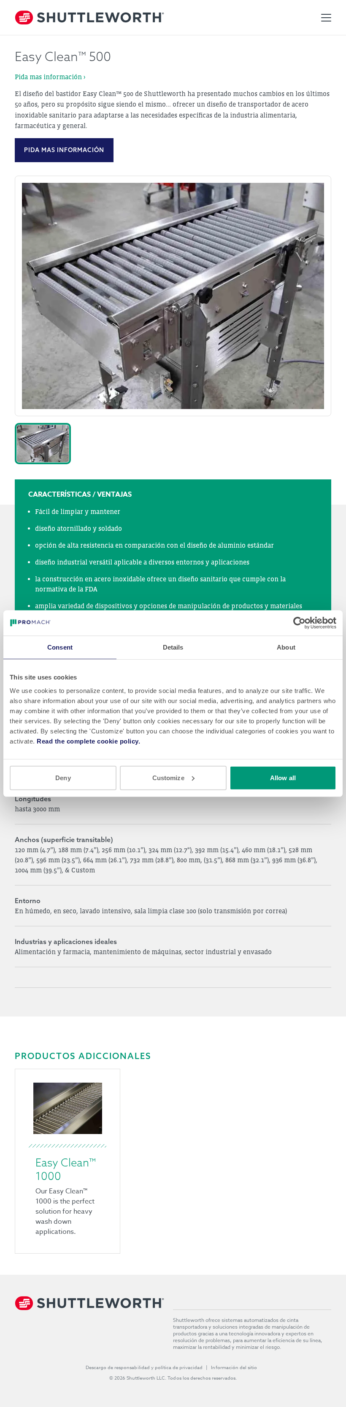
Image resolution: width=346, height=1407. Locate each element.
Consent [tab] (60, 647)
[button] (42, 444)
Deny (62, 777)
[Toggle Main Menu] (326, 17)
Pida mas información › (50, 76)
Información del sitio (234, 1367)
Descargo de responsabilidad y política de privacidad (144, 1367)
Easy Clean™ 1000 (65, 1169)
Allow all (283, 777)
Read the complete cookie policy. (88, 740)
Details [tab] (173, 647)
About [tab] (286, 647)
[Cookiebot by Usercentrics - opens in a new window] (299, 623)
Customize (168, 777)
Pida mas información (64, 150)
